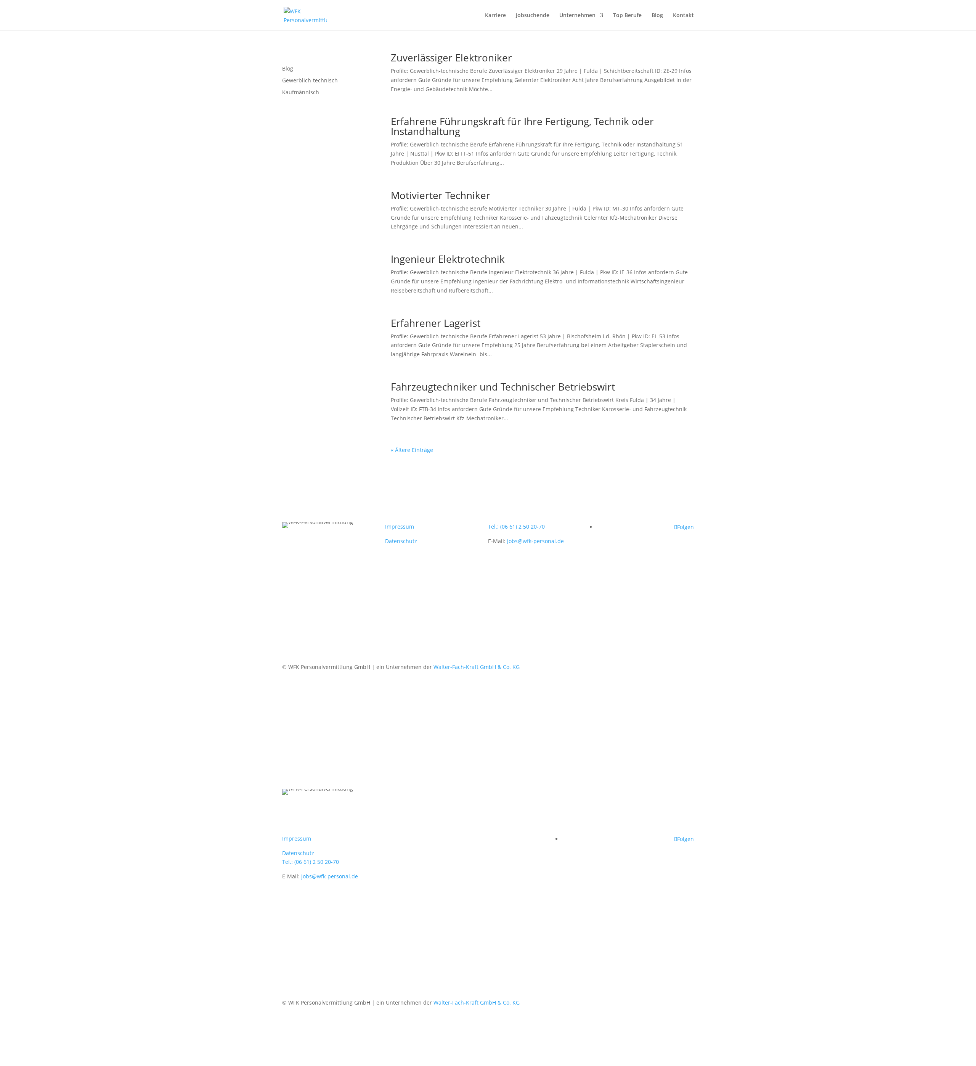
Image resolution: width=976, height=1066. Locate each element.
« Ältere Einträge (412, 449)
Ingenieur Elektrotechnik (448, 259)
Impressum (399, 526)
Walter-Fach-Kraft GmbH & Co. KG (476, 666)
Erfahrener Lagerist (435, 323)
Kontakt (683, 16)
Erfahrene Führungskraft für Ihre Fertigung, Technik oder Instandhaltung (522, 126)
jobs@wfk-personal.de (535, 541)
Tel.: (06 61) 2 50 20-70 (516, 526)
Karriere (495, 16)
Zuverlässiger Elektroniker (451, 57)
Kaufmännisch (300, 92)
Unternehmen (577, 16)
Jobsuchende (532, 16)
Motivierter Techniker (440, 195)
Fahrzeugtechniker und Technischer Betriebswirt (503, 387)
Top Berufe (627, 16)
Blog (657, 16)
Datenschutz (401, 541)
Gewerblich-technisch (310, 80)
